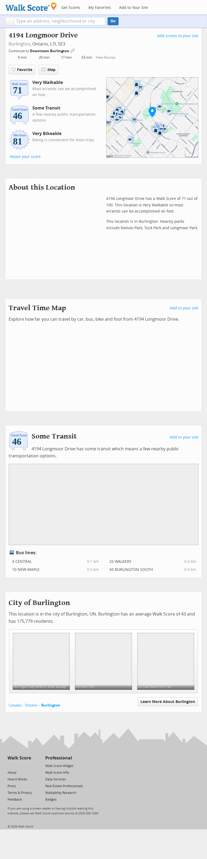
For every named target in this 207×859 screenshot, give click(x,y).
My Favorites (99, 7)
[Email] (27, 765)
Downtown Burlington (50, 51)
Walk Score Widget (59, 766)
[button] (9, 21)
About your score (25, 156)
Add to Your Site (133, 7)
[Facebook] (19, 765)
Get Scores (70, 7)
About (12, 773)
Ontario (31, 705)
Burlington (19, 44)
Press (12, 786)
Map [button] (51, 70)
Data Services (55, 779)
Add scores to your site (177, 36)
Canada (15, 705)
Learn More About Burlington (167, 701)
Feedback (15, 799)
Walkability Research (60, 793)
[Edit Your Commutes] (72, 50)
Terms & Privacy (20, 793)
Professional (58, 758)
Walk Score (19, 758)
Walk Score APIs (57, 773)
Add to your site (184, 308)
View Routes (105, 57)
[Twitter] (11, 765)
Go (113, 21)
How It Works (17, 779)
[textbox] (60, 21)
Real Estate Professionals (64, 786)
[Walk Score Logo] (31, 6)
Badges (51, 799)
